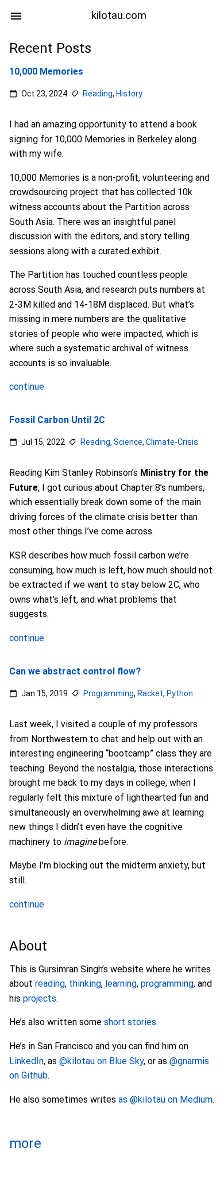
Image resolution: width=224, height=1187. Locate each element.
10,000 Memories (46, 71)
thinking (85, 983)
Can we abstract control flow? (75, 671)
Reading (98, 93)
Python (180, 692)
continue (26, 386)
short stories (130, 1022)
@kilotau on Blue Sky (101, 1061)
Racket (150, 692)
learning (121, 983)
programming (167, 983)
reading (50, 983)
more (25, 1143)
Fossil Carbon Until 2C (57, 419)
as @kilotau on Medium (165, 1099)
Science (128, 442)
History (129, 93)
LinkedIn (26, 1061)
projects (39, 998)
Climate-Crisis (172, 442)
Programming (108, 692)
